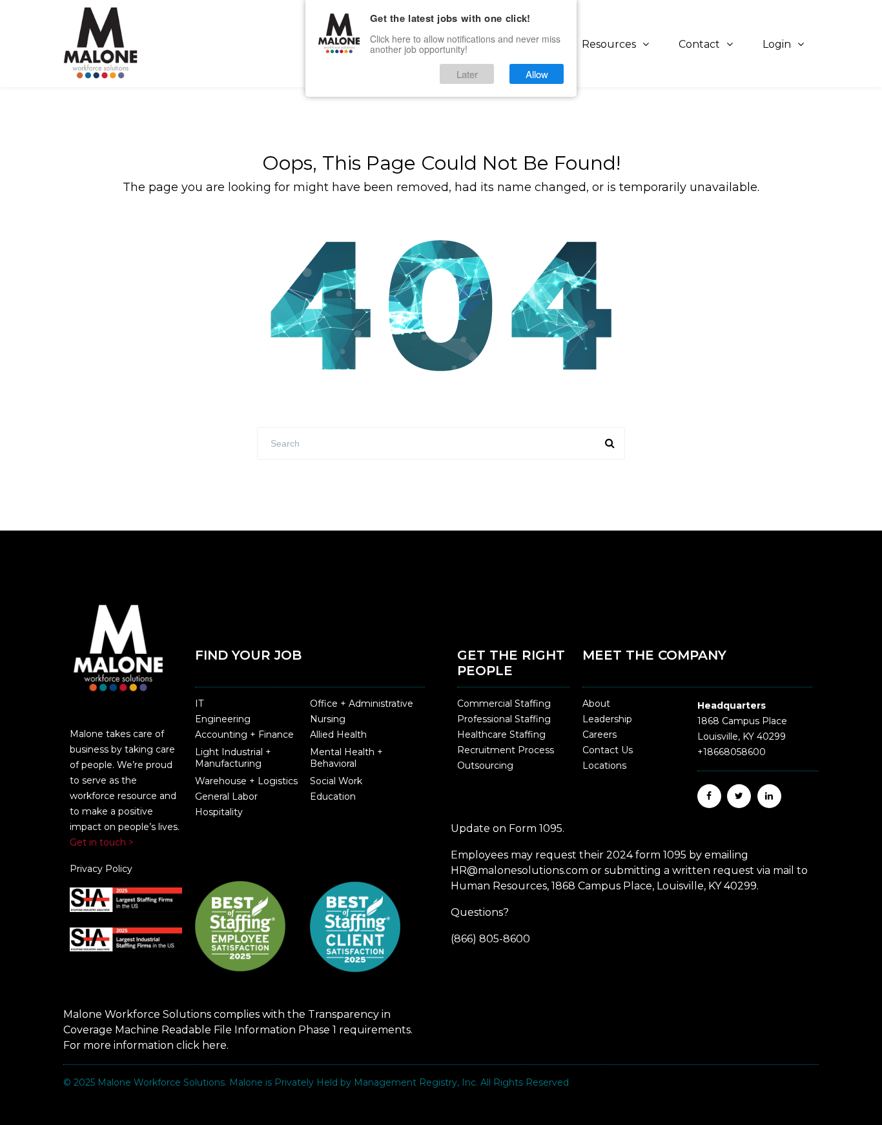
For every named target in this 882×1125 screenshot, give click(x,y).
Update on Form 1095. (507, 828)
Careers (599, 734)
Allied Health (338, 734)
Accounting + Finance (244, 734)
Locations (604, 765)
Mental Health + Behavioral (346, 757)
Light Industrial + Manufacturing (233, 757)
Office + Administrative (361, 703)
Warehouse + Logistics (246, 781)
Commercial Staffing (504, 703)
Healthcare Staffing (501, 734)
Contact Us (607, 750)
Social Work (336, 781)
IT (199, 703)
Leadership (607, 719)
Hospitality (219, 812)
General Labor (226, 796)
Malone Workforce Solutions (161, 1082)
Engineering (223, 719)
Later (467, 74)
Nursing (327, 719)
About (596, 703)
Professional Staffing (504, 719)
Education (333, 796)
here (214, 1045)
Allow (537, 74)
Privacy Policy (101, 869)
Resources (609, 44)
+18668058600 (731, 752)
